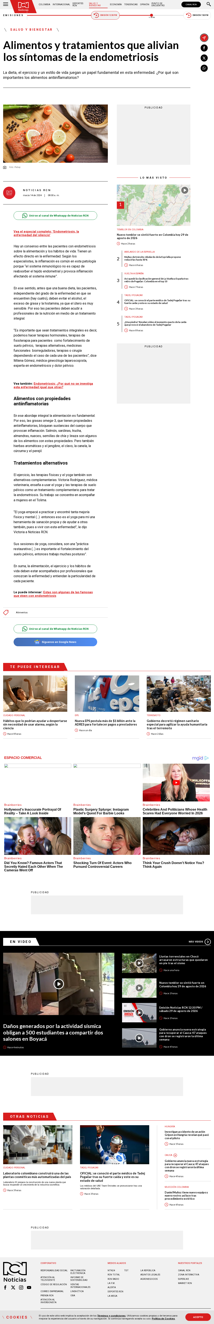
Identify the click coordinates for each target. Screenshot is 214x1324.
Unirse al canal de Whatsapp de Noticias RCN (59, 215)
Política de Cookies (163, 1318)
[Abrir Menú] (5, 5)
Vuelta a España (134, 273)
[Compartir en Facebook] (204, 48)
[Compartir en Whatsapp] (204, 68)
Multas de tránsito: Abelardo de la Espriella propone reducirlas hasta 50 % (152, 258)
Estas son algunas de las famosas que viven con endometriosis (53, 594)
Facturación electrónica (77, 1272)
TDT (126, 1270)
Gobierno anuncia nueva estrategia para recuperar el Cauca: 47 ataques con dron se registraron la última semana (183, 1034)
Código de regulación (54, 1284)
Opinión (144, 4)
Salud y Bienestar (95, 4)
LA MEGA (112, 1296)
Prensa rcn (47, 1295)
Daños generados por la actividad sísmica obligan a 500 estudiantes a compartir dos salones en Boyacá (53, 1032)
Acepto (198, 1317)
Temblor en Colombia (130, 229)
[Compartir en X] (204, 58)
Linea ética (77, 1291)
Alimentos (22, 612)
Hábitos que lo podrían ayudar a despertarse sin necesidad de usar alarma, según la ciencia (35, 724)
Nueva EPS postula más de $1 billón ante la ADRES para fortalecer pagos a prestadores (106, 722)
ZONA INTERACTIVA (188, 1274)
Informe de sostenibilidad (79, 1278)
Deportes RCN (78, 4)
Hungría (170, 1126)
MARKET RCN (185, 1283)
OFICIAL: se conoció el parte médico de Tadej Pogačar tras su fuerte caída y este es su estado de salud (157, 301)
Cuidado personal (14, 715)
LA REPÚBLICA (147, 1270)
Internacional (61, 4)
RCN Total (114, 1274)
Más (196, 941)
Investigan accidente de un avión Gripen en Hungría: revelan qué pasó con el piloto (187, 1135)
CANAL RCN (191, 4)
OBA (72, 1295)
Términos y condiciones (111, 1315)
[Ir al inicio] (23, 6)
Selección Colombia (177, 1187)
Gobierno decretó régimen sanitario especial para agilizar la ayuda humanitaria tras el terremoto (177, 724)
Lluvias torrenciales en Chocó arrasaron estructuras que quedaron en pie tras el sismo (183, 960)
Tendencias (131, 4)
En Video (21, 942)
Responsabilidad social (54, 1270)
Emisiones (13, 15)
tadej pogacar (133, 295)
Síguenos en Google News (59, 642)
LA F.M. (111, 1283)
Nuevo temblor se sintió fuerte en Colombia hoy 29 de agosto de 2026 (152, 236)
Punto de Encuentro (158, 4)
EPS (77, 715)
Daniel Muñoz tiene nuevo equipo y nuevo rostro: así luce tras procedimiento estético (186, 1196)
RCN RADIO (113, 1279)
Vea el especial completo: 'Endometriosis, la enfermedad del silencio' (46, 233)
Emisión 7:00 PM (200, 15)
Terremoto (153, 715)
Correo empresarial (52, 1291)
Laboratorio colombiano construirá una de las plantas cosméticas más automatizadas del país (37, 1175)
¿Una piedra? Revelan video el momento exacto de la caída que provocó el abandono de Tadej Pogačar (155, 323)
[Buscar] (209, 4)
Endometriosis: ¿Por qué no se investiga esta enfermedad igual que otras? (53, 385)
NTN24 (111, 1270)
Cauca (168, 1155)
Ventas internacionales (80, 1286)
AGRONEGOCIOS (149, 1279)
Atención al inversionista (48, 1301)
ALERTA (112, 1287)
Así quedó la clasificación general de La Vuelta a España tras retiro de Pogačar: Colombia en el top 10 (156, 280)
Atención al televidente (48, 1278)
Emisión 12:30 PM (108, 15)
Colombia (44, 4)
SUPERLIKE (183, 1279)
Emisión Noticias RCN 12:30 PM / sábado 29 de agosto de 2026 (180, 1009)
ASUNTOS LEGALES (150, 1274)
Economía (116, 4)
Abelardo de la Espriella (139, 252)
